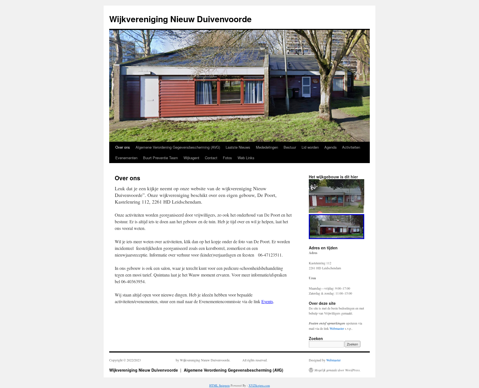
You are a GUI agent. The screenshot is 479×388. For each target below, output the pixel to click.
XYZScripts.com (259, 385)
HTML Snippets (219, 385)
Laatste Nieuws (238, 147)
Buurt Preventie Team (160, 157)
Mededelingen (267, 147)
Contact (211, 157)
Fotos (227, 157)
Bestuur (290, 147)
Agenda (330, 147)
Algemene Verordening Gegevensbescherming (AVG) (178, 147)
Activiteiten (351, 147)
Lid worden (310, 147)
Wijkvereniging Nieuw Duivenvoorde (180, 19)
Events (267, 301)
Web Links (246, 157)
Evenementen (126, 157)
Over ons (122, 147)
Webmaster (337, 328)
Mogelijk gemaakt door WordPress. (337, 370)
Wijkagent (191, 157)
